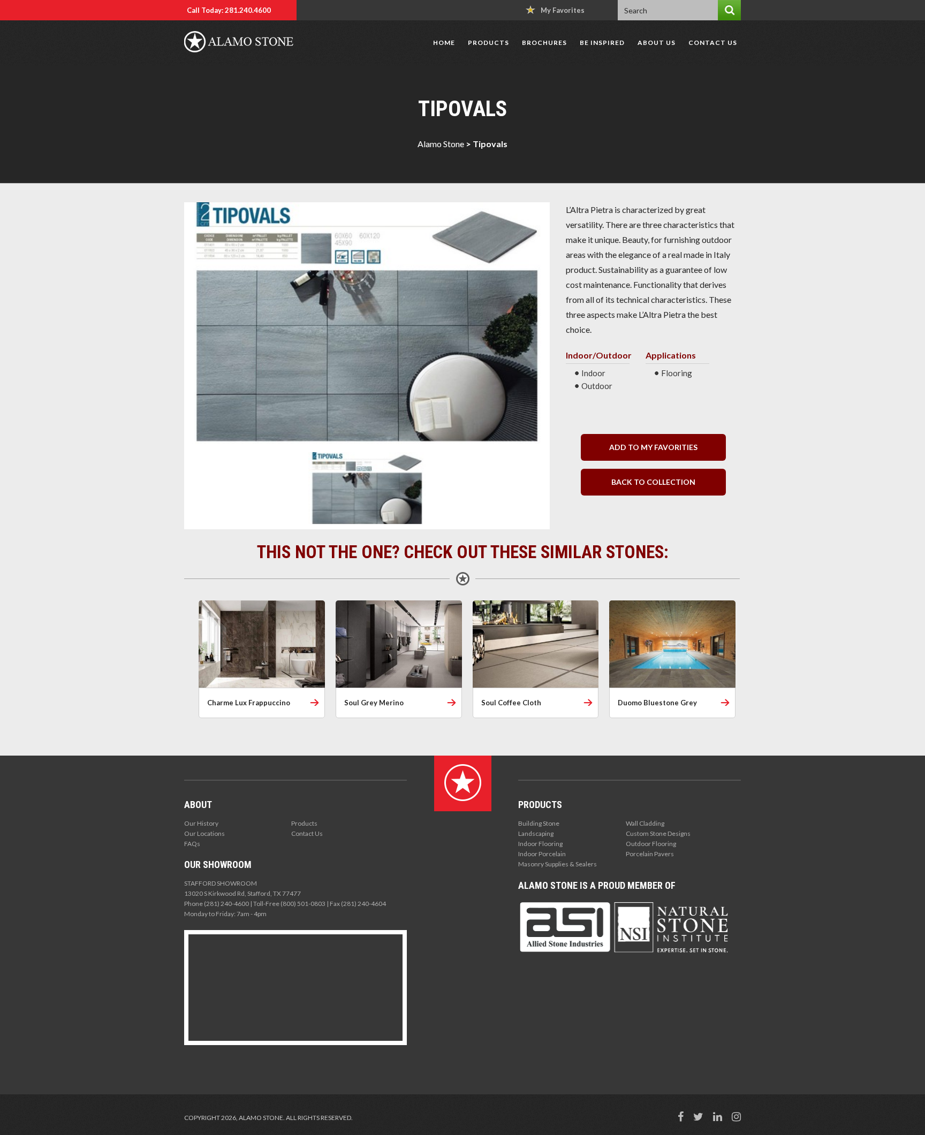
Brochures (544, 43)
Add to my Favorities (653, 447)
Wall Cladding (645, 823)
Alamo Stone (441, 144)
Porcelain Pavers (650, 854)
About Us (657, 43)
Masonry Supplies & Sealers (557, 864)
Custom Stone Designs (658, 833)
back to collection (653, 481)
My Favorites (563, 10)
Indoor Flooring (540, 844)
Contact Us (712, 43)
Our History (201, 823)
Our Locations (204, 833)
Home (444, 43)
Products (488, 43)
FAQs (192, 844)
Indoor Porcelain (542, 854)
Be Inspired (602, 43)
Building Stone (538, 823)
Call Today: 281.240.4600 (229, 10)
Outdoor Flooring (651, 844)
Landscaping (536, 833)
